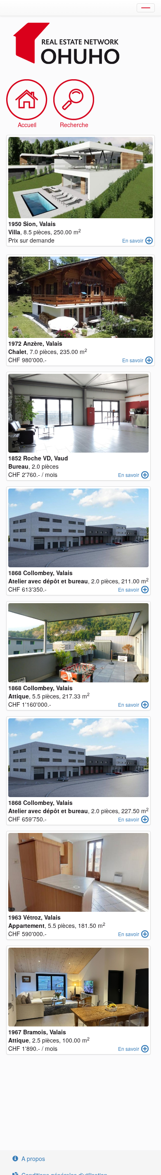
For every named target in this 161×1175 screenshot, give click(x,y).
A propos (33, 1158)
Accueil (27, 124)
